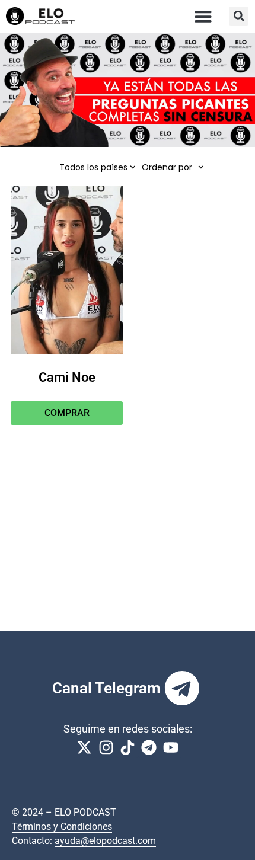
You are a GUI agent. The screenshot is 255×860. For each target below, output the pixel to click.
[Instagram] (105, 747)
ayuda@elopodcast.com (105, 840)
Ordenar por (167, 167)
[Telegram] (182, 688)
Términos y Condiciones (62, 826)
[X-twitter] (84, 747)
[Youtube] (170, 747)
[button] (204, 16)
